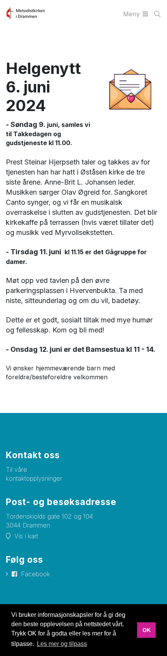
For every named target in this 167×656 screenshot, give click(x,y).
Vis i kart (26, 536)
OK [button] (147, 630)
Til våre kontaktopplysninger (34, 474)
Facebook (35, 574)
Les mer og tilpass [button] (62, 644)
